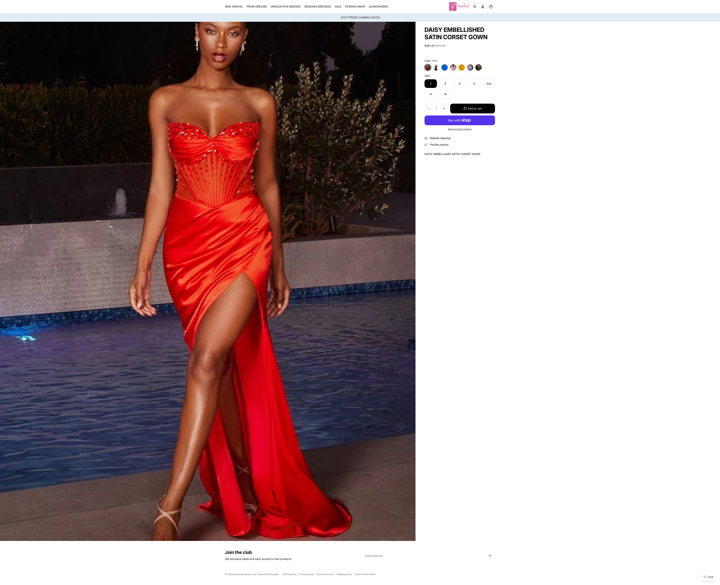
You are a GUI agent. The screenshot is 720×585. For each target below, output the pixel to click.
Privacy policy (306, 574)
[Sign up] (489, 555)
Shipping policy (344, 574)
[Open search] (475, 6)
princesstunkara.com (245, 574)
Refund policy (289, 574)
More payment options (460, 129)
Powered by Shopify (268, 574)
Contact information (365, 574)
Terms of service (325, 574)
